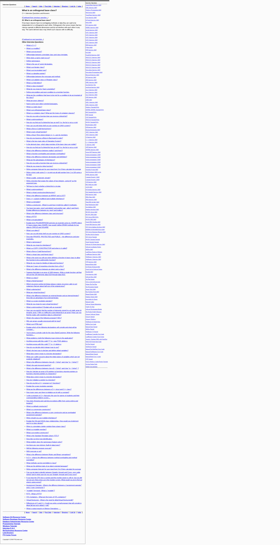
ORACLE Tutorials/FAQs (92, 120)
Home (28, 6)
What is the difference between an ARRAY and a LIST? (45, 196)
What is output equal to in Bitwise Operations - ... (43, 508)
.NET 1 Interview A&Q (92, 132)
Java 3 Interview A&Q (91, 95)
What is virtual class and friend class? (39, 254)
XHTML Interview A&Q (92, 149)
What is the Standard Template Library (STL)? (42, 436)
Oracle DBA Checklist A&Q (93, 222)
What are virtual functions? (35, 292)
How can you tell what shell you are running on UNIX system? (48, 126)
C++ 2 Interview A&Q (91, 142)
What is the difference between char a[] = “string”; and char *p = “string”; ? (52, 368)
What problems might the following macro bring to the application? (49, 338)
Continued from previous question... (35, 17)
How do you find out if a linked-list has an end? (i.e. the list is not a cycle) (52, 122)
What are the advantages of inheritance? (40, 160)
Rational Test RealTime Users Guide (95, 349)
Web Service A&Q (90, 12)
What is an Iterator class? (35, 67)
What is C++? (31, 45)
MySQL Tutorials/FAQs (92, 122)
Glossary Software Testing (92, 314)
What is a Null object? (34, 83)
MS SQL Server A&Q (91, 212)
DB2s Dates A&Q (90, 197)
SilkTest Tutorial (90, 329)
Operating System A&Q (92, 169)
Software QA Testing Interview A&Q (95, 244)
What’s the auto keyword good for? (38, 365)
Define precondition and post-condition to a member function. (47, 92)
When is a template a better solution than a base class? (46, 426)
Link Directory (8, 533)
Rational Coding (90, 302)
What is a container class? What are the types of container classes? (50, 113)
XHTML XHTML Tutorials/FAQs (95, 110)
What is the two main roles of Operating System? (43, 141)
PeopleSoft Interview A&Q (93, 55)
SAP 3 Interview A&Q (92, 37)
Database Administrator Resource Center (18, 521)
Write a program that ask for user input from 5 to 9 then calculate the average (53, 169)
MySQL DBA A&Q (91, 219)
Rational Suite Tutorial (91, 327)
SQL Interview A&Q (91, 25)
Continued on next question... (33, 39)
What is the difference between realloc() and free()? (44, 150)
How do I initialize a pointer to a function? (40, 380)
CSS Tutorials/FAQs (91, 117)
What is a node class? (34, 107)
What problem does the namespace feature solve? (44, 442)
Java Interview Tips (91, 85)
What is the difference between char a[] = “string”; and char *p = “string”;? (52, 362)
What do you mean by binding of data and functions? (45, 263)
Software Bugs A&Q (91, 277)
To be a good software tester (93, 282)
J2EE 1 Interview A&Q (92, 102)
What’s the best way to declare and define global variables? (47, 350)
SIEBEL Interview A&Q (92, 27)
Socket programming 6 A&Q (93, 167)
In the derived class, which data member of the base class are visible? (51, 144)
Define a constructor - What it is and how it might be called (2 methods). (51, 205)
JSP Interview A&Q (91, 77)
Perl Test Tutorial (90, 344)
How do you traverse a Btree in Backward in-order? (44, 138)
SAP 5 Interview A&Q (92, 42)
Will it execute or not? (34, 451)
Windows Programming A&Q (93, 10)
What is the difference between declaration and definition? (46, 157)
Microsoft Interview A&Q (92, 75)
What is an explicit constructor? (37, 433)
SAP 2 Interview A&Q (92, 35)
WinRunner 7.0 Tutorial (92, 331)
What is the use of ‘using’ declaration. (39, 64)
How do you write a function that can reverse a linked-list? (46, 116)
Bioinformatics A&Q (91, 125)
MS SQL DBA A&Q (91, 214)
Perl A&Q (88, 52)
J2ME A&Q (89, 100)
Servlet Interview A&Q (92, 30)
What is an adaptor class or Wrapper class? (42, 80)
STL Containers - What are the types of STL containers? (46, 497)
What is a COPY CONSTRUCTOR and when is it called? (46, 248)
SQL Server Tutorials (91, 237)
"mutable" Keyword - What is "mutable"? (40, 491)
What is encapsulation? (34, 220)
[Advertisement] (12, 41)
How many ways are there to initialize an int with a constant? (47, 392)
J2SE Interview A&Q (91, 97)
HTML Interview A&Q (92, 174)
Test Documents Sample (92, 287)
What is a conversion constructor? (38, 409)
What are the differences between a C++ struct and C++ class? (48, 389)
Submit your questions (91, 366)
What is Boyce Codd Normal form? (38, 129)
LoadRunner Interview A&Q (93, 254)
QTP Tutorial (89, 359)
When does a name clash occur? (38, 58)
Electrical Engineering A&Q (93, 130)
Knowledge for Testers (91, 299)
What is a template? (33, 202)
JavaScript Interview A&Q (92, 87)
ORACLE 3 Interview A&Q (93, 62)
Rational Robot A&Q (91, 264)
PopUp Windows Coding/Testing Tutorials (97, 361)
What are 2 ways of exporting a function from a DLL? (45, 266)
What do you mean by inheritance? (38, 245)
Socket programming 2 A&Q (93, 157)
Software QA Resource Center (14, 517)
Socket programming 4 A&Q (93, 162)
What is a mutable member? (36, 429)
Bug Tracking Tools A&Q (92, 292)
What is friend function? (34, 281)
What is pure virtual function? (36, 132)
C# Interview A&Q (91, 137)
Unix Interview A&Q (91, 17)
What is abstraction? (33, 289)
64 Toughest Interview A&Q (93, 189)
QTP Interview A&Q (91, 262)
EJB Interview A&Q (91, 127)
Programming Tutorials (11, 524)
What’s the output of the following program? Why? (44, 318)
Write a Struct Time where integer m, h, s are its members (47, 135)
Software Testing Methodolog (93, 304)
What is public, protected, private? (38, 178)
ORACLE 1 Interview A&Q (93, 57)
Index (79, 6)
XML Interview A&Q (91, 7)
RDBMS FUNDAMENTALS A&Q (95, 229)
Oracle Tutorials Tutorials (92, 242)
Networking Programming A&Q (94, 72)
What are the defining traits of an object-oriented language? (47, 466)
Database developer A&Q (92, 209)
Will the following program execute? (39, 448)
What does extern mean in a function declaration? (43, 354)
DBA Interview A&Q (91, 199)
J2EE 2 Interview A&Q (92, 105)
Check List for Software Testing (94, 269)
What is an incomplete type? (36, 70)
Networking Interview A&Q (93, 70)
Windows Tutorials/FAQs (92, 107)
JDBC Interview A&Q (91, 82)
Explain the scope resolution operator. (39, 386)
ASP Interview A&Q (91, 147)
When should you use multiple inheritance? (41, 418)
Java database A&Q (91, 207)
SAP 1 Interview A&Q (92, 32)
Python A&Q (89, 47)
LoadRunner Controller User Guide (95, 334)
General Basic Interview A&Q (93, 5)
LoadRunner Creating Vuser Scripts (95, 337)
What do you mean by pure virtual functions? (42, 304)
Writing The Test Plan (91, 284)
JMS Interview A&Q (91, 80)
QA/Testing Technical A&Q (93, 267)
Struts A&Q (89, 22)
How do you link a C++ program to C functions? (43, 383)
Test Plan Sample (90, 279)
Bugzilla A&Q (89, 272)
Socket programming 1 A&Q (93, 155)
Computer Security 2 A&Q (93, 179)
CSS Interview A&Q (91, 182)
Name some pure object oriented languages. (42, 104)
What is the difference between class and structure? (44, 213)
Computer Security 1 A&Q (93, 177)
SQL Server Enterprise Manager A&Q (96, 232)
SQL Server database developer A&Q (95, 227)
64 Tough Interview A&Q (92, 20)
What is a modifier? (33, 48)
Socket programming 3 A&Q (93, 159)
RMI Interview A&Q (91, 45)
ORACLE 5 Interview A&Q (93, 67)
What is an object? (32, 230)
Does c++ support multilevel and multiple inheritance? (45, 199)
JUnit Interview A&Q (91, 274)
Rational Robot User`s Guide (93, 356)
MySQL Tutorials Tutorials (93, 239)
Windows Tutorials (10, 526)
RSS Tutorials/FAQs (91, 112)
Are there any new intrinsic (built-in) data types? (43, 445)
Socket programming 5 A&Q (93, 164)
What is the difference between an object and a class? (45, 269)
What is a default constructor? (37, 406)
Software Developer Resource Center (17, 519)
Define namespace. (33, 61)
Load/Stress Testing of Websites (94, 252)
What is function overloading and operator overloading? (45, 154)
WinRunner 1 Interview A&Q (93, 257)
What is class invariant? (34, 86)
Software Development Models (94, 309)
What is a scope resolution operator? (39, 301)
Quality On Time (90, 307)
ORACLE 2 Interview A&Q (93, 60)
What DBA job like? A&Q (92, 202)
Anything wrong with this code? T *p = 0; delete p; (43, 344)
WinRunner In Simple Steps (93, 322)
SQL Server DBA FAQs (92, 217)
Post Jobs (48, 6)
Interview (57, 6)
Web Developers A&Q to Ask (93, 172)
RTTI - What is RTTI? (34, 494)
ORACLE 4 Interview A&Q (93, 65)
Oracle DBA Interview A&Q (93, 224)
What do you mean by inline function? (39, 166)
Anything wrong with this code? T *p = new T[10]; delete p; (47, 341)
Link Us (72, 6)
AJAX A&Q (89, 187)
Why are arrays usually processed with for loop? (43, 321)
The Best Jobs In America (92, 234)
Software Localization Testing (93, 247)
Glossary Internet (90, 317)
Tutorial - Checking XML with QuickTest (96, 339)
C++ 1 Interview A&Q (91, 140)
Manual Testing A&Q (91, 294)
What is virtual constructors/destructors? (40, 192)
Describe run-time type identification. (39, 439)
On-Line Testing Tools (91, 364)
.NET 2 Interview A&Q (92, 135)
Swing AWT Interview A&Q (93, 152)
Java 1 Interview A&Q (91, 90)
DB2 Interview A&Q (91, 194)
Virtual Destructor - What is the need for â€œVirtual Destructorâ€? (49, 500)
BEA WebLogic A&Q (91, 184)
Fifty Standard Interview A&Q (94, 192)
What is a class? (32, 278)
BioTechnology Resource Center (15, 530)
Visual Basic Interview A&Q (93, 15)
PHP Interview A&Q (91, 50)
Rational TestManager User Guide (94, 352)
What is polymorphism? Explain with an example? (44, 307)
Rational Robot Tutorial (92, 354)
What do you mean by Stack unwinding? (40, 89)
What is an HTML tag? (34, 324)
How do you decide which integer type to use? (42, 347)
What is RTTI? (31, 217)
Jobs (40, 6)
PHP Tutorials (89, 115)
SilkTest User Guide (91, 324)
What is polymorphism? (34, 119)
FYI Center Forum (9, 535)
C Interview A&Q (90, 144)
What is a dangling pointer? (36, 73)
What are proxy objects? (35, 100)
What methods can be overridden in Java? (41, 463)
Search (34, 6)
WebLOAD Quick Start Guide (93, 341)
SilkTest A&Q (89, 249)
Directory (65, 6)
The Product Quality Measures (94, 312)
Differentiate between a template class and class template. (47, 55)
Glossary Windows (91, 319)
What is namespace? (33, 242)
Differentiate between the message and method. (43, 76)
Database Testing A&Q (92, 297)
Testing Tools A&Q (91, 289)
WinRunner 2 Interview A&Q (93, 259)
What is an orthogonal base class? (38, 110)
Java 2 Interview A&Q (91, 92)
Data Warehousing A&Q (92, 204)
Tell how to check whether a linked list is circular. (43, 186)
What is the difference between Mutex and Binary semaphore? (48, 454)
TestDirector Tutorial (91, 346)
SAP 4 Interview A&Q (92, 40)
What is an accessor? (34, 51)
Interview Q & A (9, 528)
